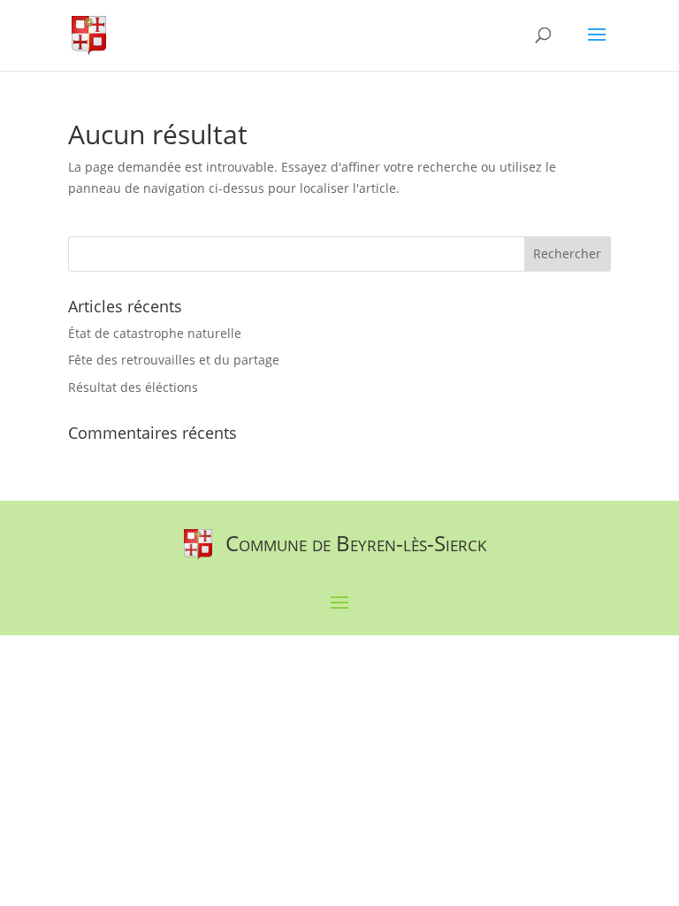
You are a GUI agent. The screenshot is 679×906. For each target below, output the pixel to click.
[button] (597, 46)
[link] (89, 34)
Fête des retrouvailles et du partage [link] (173, 359)
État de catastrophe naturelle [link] (154, 333)
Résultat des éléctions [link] (133, 387)
